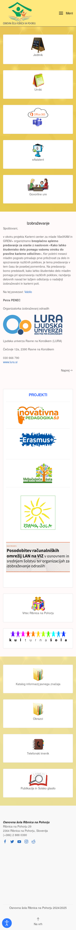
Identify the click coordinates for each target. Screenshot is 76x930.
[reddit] (33, 841)
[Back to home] (20, 13)
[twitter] (12, 841)
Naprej (65, 370)
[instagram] (26, 841)
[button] (66, 13)
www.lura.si (10, 362)
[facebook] (5, 841)
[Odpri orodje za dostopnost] (7, 923)
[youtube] (19, 841)
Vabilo (28, 292)
